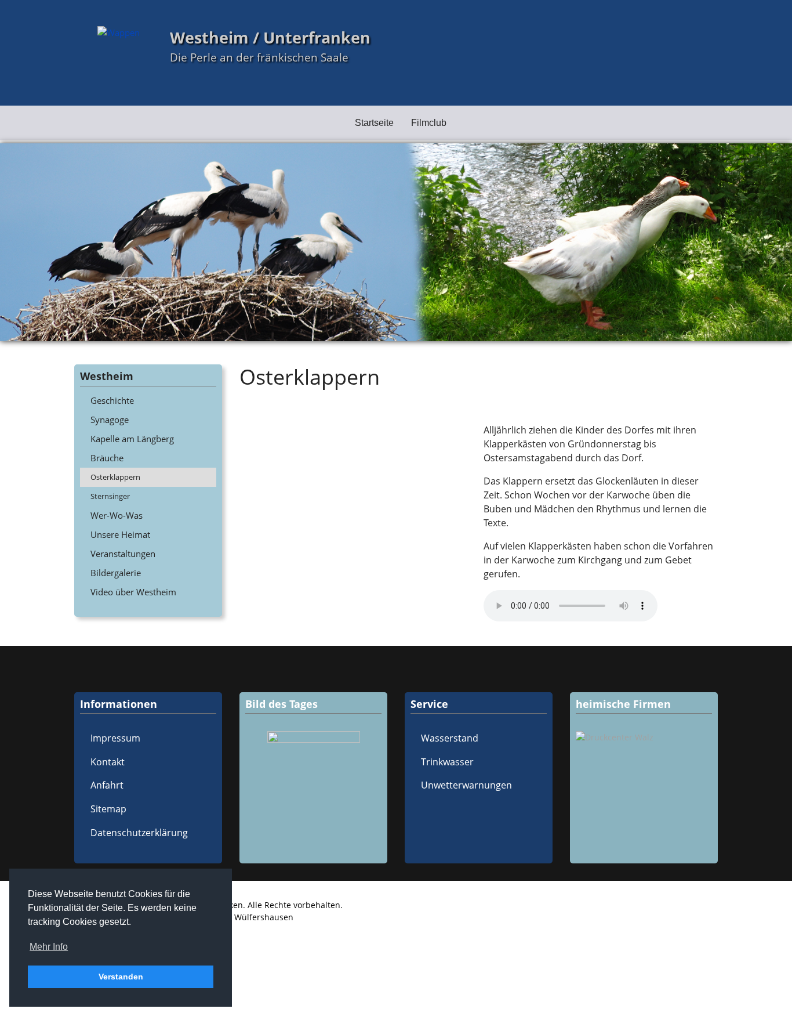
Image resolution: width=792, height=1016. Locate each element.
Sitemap (108, 808)
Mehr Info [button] (49, 947)
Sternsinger (110, 496)
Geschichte (112, 400)
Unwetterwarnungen (466, 785)
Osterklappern (115, 477)
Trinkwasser (447, 761)
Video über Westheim (133, 592)
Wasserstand (449, 738)
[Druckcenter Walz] (644, 737)
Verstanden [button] (121, 976)
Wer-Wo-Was (116, 515)
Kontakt (107, 761)
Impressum (115, 738)
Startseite (374, 123)
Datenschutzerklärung (139, 832)
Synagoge (109, 419)
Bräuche (106, 458)
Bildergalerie (115, 572)
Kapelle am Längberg (132, 438)
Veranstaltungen (122, 553)
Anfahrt (106, 785)
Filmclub (428, 123)
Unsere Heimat (120, 534)
